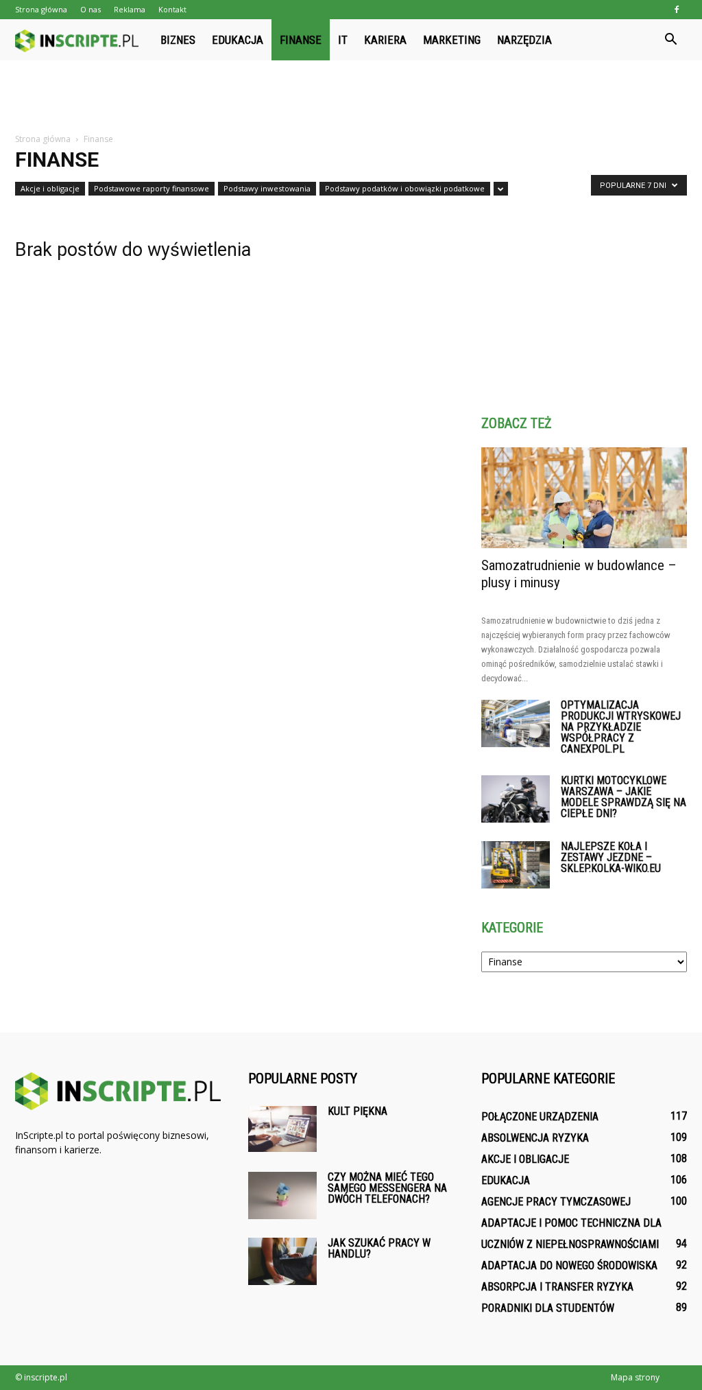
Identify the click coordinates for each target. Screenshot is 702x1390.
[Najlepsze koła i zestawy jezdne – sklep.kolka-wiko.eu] (515, 864)
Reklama (129, 9)
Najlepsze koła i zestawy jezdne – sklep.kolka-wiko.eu (611, 857)
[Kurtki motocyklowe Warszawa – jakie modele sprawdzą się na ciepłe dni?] (515, 799)
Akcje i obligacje (50, 188)
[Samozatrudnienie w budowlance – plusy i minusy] (584, 497)
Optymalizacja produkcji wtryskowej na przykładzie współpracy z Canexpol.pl (621, 726)
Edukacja (237, 40)
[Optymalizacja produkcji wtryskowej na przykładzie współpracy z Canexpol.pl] (515, 723)
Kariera (385, 40)
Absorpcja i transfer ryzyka (557, 1286)
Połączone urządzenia (539, 1116)
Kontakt (172, 9)
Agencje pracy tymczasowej (556, 1201)
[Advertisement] (351, 97)
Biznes (177, 40)
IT (343, 40)
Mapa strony (635, 1377)
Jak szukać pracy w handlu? (379, 1248)
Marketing (452, 40)
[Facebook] (676, 9)
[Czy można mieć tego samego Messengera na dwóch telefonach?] (282, 1195)
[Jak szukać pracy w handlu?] (282, 1261)
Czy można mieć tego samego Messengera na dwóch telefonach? (387, 1187)
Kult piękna (357, 1111)
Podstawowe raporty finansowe (151, 188)
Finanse (301, 40)
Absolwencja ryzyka (535, 1137)
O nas (90, 9)
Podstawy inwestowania (267, 188)
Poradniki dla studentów (547, 1308)
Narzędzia (524, 40)
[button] (670, 39)
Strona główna (41, 9)
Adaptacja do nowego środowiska (569, 1265)
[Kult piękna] (282, 1129)
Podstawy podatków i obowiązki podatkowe (405, 188)
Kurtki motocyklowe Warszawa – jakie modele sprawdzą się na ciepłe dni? (623, 797)
